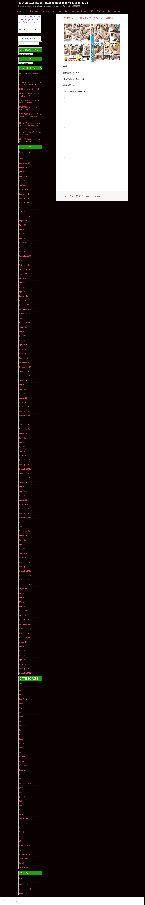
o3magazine (16, 901)
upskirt (22, 850)
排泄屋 (21, 863)
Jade (20, 752)
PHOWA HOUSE (25, 783)
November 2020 (25, 367)
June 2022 (23, 283)
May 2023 (22, 234)
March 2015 (23, 664)
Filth (21, 739)
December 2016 (25, 571)
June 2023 (23, 229)
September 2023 (25, 216)
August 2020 (23, 380)
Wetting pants (24, 854)
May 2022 (22, 287)
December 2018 (25, 469)
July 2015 (22, 646)
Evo (20, 721)
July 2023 (22, 225)
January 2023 (24, 252)
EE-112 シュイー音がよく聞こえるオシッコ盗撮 (87, 18)
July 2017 (22, 540)
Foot (20, 748)
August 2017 (23, 535)
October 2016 (24, 580)
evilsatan (86, 196)
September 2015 (25, 637)
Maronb (22, 757)
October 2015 (24, 633)
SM (20, 841)
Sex (20, 828)
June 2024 (23, 176)
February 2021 (24, 354)
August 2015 (23, 642)
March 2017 (23, 558)
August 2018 (23, 482)
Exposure (22, 726)
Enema (38, 11)
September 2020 (25, 376)
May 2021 (22, 340)
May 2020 (22, 393)
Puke (60, 11)
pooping (29, 11)
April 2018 (23, 500)
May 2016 (22, 602)
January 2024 (24, 198)
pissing (20, 11)
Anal (21, 684)
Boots (21, 694)
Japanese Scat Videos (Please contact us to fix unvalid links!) (53, 2)
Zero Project (24, 859)
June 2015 (23, 651)
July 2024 (22, 172)
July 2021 (22, 331)
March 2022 (23, 296)
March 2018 (23, 504)
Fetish (21, 734)
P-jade (21, 774)
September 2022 (25, 269)
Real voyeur (23, 819)
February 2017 (24, 562)
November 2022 (25, 260)
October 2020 (24, 371)
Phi (20, 779)
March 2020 (23, 402)
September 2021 (25, 323)
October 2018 (24, 473)
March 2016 (23, 611)
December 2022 (25, 256)
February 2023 (24, 247)
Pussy (21, 805)
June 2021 (23, 336)
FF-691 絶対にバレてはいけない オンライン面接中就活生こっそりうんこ (29, 125)
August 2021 (23, 327)
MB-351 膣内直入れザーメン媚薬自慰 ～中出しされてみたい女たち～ (30, 116)
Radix (21, 810)
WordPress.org (24, 893)
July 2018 (22, 487)
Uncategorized (24, 845)
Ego (20, 712)
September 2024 (25, 163)
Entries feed (23, 885)
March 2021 (23, 349)
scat (20, 823)
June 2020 (23, 389)
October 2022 (24, 265)
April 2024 (23, 185)
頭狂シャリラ (24, 867)
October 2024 (24, 158)
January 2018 (24, 513)
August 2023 (23, 220)
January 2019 (24, 464)
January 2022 (24, 305)
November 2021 (25, 314)
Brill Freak (23, 699)
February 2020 (24, 407)
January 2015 (24, 668)
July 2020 (22, 385)
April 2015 (23, 660)
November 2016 (25, 575)
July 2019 (22, 438)
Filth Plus (22, 743)
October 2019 (24, 425)
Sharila (22, 832)
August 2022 (23, 274)
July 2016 (22, 593)
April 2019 (23, 451)
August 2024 (23, 167)
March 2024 (23, 189)
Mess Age (22, 765)
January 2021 (24, 358)
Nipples (22, 770)
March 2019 (23, 456)
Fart (20, 730)
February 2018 (24, 509)
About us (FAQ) (113, 11)
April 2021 (23, 345)
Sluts (21, 836)
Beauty (21, 690)
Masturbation (49, 11)
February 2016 (24, 615)
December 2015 (25, 624)
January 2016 (24, 620)
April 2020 (23, 398)
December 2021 (25, 309)
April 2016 (23, 606)
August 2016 (23, 589)
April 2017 (23, 553)
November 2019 (25, 420)
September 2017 (25, 531)
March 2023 (23, 243)
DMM (21, 703)
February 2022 (24, 300)
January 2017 (24, 566)
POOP (21, 792)
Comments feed (25, 889)
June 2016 (23, 597)
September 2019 (25, 429)
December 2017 (25, 518)
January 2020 (24, 411)
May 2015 (22, 655)
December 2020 (25, 362)
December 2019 (25, 416)
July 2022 (22, 278)
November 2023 (25, 207)
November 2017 (25, 522)
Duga (21, 708)
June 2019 (23, 442)
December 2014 (25, 673)
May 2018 (22, 495)
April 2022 (23, 291)
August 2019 (23, 433)
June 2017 (23, 544)
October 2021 (24, 318)
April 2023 (23, 238)
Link (66, 196)
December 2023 (25, 203)
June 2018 (23, 491)
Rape (21, 814)
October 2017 (24, 527)
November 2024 (25, 152)
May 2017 (22, 549)
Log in (21, 878)
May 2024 (22, 181)
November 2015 (25, 629)
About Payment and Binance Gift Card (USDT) (84, 11)
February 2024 (24, 194)
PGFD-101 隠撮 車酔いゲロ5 (29, 89)
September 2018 (25, 478)
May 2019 (22, 447)
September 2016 (25, 584)
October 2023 (24, 212)
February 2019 (24, 460)
